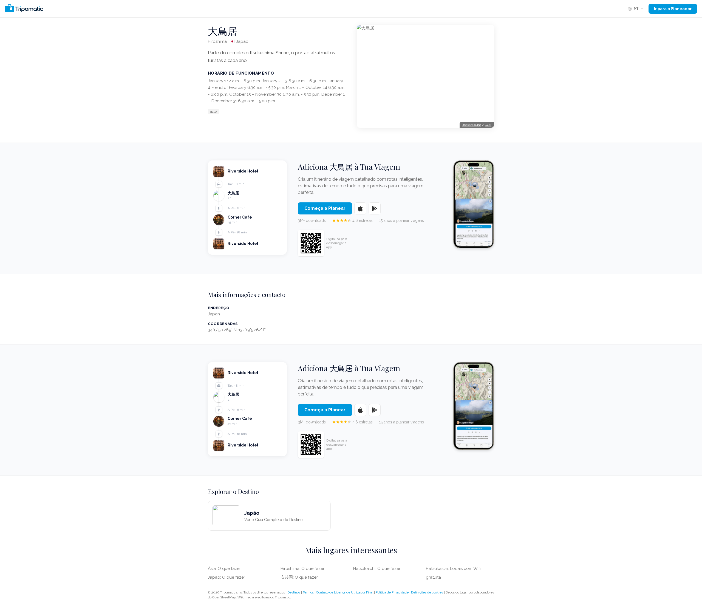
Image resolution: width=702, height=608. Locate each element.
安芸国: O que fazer (299, 577)
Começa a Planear (325, 208)
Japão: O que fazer (226, 577)
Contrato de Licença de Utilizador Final (344, 592)
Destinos (293, 592)
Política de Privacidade (392, 592)
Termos (308, 592)
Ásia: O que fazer (224, 568)
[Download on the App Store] (360, 208)
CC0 (488, 125)
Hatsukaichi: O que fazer (376, 568)
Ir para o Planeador (673, 9)
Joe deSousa (471, 125)
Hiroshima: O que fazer (302, 568)
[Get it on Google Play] (375, 208)
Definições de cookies (427, 592)
